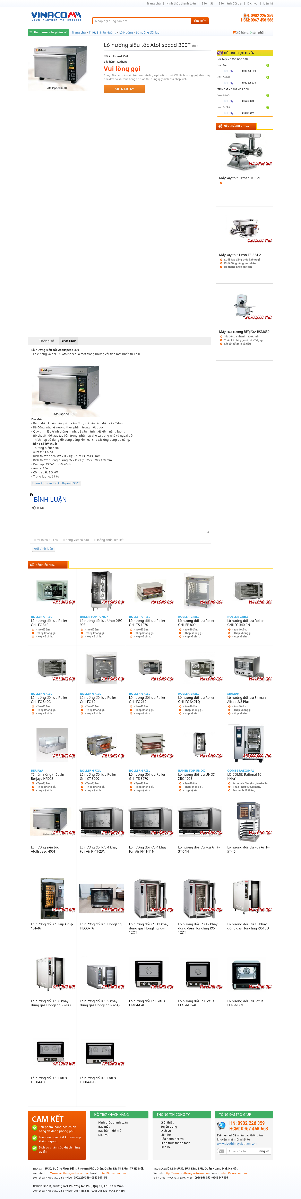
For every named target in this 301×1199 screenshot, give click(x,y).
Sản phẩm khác (45, 564)
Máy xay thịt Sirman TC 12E (240, 178)
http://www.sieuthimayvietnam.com (66, 1173)
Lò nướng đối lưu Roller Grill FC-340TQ (196, 700)
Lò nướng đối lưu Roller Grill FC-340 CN (245, 623)
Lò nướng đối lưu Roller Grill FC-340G (49, 700)
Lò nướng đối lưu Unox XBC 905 (101, 623)
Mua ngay (124, 89)
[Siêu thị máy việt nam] (56, 16)
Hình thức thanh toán (181, 3)
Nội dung (38, 508)
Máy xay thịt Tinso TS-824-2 (240, 255)
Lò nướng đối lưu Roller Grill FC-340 (49, 623)
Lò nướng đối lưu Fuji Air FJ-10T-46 (52, 926)
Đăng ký (263, 1151)
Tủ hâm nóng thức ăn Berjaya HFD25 (47, 776)
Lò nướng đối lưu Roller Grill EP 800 (196, 623)
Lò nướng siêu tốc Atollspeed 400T (45, 849)
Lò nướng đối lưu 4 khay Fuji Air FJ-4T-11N (147, 849)
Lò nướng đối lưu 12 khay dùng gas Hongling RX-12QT (148, 928)
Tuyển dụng (169, 1126)
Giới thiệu (167, 1122)
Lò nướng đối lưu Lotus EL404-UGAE (196, 1003)
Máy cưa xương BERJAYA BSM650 (244, 332)
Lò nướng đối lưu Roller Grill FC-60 (98, 700)
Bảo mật (207, 3)
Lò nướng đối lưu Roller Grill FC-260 (147, 700)
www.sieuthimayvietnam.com (237, 1143)
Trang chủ (154, 3)
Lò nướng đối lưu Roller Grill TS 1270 (147, 623)
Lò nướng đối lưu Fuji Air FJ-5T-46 (248, 849)
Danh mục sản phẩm (48, 32)
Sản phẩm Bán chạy (236, 126)
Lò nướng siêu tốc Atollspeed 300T (56, 483)
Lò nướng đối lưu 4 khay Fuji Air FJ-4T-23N (98, 849)
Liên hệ (268, 3)
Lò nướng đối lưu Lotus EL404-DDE (245, 1003)
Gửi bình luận (43, 549)
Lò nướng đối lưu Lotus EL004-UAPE (98, 1080)
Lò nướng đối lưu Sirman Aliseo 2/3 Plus (246, 700)
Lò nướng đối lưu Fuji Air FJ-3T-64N (199, 849)
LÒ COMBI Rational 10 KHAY (244, 776)
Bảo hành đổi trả (230, 3)
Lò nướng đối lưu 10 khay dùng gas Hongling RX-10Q (248, 926)
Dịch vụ (252, 3)
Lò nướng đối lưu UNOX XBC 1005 (196, 776)
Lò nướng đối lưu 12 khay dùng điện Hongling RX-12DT (197, 928)
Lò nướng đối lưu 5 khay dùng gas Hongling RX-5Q (100, 1003)
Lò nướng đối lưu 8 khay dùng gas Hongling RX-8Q (51, 1003)
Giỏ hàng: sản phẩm (251, 32)
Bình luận (68, 340)
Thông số (46, 340)
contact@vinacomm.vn (112, 1173)
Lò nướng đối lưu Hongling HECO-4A (101, 926)
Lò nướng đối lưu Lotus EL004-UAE (49, 1080)
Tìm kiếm (200, 21)
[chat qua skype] (268, 65)
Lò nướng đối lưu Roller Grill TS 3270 (147, 776)
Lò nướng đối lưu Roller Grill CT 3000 (98, 776)
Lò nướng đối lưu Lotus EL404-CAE (147, 1003)
